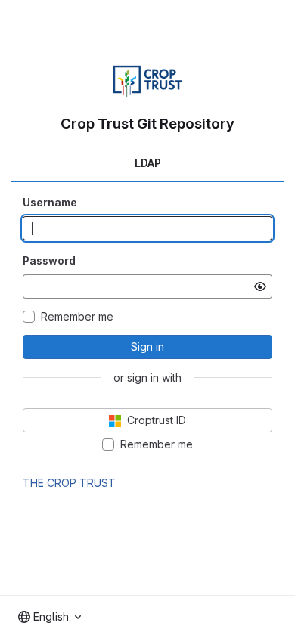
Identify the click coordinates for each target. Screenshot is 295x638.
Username (50, 202)
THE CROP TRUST (69, 482)
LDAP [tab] (148, 162)
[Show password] (260, 286)
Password (49, 260)
